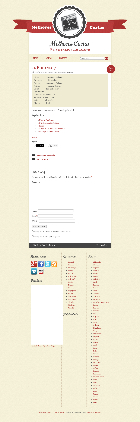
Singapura (96, 385)
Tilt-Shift (71, 302)
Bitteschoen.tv (43, 159)
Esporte (70, 271)
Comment (36, 182)
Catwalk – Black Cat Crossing (52, 128)
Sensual (70, 293)
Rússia (95, 380)
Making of (71, 279)
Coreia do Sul (97, 296)
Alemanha (41, 155)
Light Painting (72, 276)
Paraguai (96, 365)
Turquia (95, 397)
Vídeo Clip (71, 308)
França (95, 319)
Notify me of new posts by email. (48, 236)
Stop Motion (72, 299)
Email (34, 216)
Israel (95, 345)
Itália (95, 348)
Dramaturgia (72, 268)
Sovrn (34, 137)
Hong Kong (97, 328)
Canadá (95, 288)
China (95, 291)
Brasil (95, 282)
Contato (63, 58)
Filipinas (96, 316)
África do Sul (97, 262)
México (95, 354)
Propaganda (72, 291)
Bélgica (95, 276)
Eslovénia (96, 308)
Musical (70, 282)
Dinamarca (96, 299)
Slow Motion (72, 296)
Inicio (35, 58)
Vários (95, 403)
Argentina (96, 268)
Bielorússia (96, 279)
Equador (96, 305)
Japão (95, 351)
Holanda (96, 325)
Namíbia (96, 357)
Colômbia (96, 293)
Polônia (95, 368)
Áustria (95, 273)
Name (34, 211)
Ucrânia (95, 400)
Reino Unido (97, 374)
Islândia (95, 342)
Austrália (96, 271)
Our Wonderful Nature (49, 123)
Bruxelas (96, 285)
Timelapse (71, 305)
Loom (41, 125)
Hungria (96, 331)
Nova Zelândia (97, 362)
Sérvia (95, 382)
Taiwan (95, 394)
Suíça (95, 391)
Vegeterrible (102, 245)
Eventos (48, 58)
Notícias (71, 285)
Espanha (96, 311)
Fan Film (71, 273)
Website (35, 221)
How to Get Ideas (46, 120)
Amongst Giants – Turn (49, 131)
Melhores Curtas (70, 43)
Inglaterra (96, 337)
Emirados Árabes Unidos (101, 302)
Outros (70, 288)
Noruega (96, 359)
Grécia (95, 322)
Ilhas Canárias (97, 334)
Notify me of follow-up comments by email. (52, 231)
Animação (51, 155)
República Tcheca (98, 377)
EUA (94, 314)
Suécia (95, 388)
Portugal (96, 371)
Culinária (71, 265)
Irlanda (95, 339)
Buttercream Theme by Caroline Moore (51, 412)
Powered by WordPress (94, 412)
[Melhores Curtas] (70, 22)
